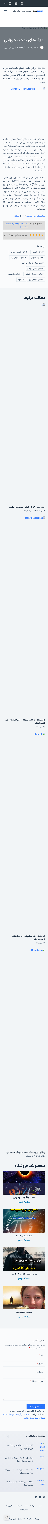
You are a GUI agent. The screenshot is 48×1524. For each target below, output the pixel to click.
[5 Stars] (30, 235)
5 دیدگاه (29, 1156)
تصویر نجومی (37, 257)
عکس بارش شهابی (35, 268)
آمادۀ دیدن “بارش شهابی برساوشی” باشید (27, 507)
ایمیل (40, 1363)
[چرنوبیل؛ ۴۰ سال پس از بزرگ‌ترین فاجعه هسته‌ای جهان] (40, 1459)
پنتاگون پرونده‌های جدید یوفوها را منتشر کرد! (25, 1152)
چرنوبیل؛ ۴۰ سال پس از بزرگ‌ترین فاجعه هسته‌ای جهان (19, 1459)
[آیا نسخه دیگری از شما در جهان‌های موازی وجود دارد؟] (40, 1471)
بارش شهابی (38, 252)
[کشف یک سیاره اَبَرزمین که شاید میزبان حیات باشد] (40, 1447)
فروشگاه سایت (30, 1506)
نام (41, 1355)
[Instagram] (10, 3)
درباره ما (19, 1506)
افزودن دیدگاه (36, 1381)
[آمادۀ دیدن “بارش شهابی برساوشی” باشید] (24, 403)
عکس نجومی (14, 274)
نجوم (21, 279)
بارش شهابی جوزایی (18, 252)
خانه (40, 1506)
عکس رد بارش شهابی (34, 274)
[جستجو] (5, 3)
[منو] (5, 11)
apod (17, 215)
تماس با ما (9, 1506)
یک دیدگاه (27, 510)
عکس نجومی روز (36, 279)
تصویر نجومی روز (10, 48)
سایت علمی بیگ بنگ (22, 11)
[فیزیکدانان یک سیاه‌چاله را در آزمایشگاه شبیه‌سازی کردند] (24, 832)
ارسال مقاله (24, 1510)
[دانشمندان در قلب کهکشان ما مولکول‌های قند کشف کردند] (24, 616)
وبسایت (40, 1372)
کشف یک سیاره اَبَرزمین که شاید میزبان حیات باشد (20, 1447)
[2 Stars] (39, 235)
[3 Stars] (36, 235)
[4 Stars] (33, 235)
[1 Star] (42, 235)
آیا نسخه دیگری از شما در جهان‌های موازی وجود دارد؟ (18, 1471)
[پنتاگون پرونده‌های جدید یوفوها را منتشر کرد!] (24, 1048)
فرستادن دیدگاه (35, 1406)
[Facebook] (22, 3)
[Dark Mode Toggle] (6, 1517)
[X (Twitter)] (16, 3)
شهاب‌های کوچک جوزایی (33, 263)
